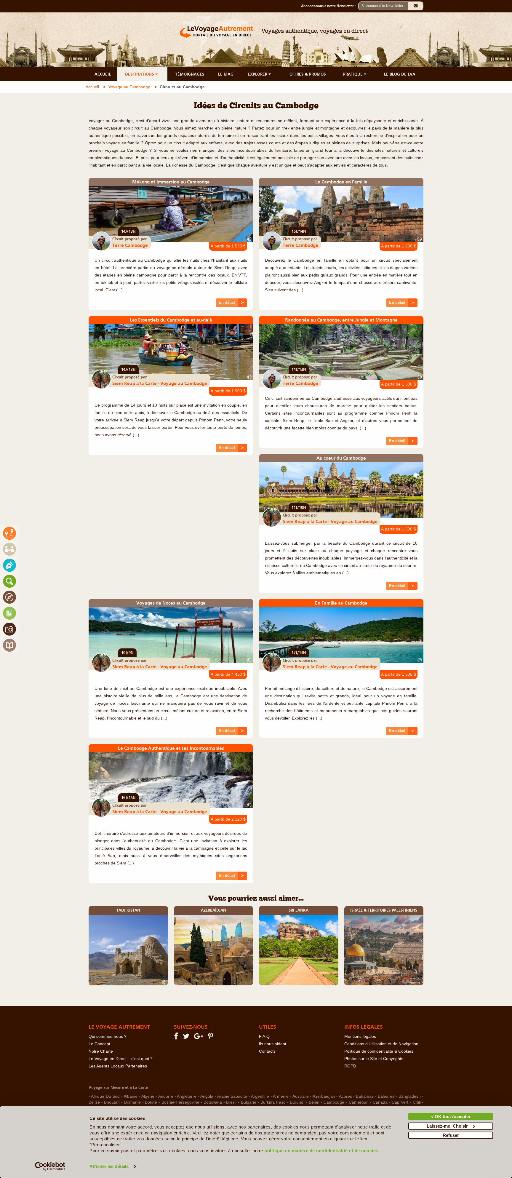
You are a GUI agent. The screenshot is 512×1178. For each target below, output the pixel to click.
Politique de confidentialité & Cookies (378, 1051)
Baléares (386, 1096)
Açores (345, 1096)
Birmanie (132, 1102)
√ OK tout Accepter (451, 1116)
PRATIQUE (353, 74)
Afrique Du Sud (105, 1096)
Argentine (260, 1096)
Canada (380, 1102)
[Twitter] (187, 1037)
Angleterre (186, 1096)
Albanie (130, 1096)
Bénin (314, 1102)
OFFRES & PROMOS (307, 74)
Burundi (297, 1102)
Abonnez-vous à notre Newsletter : (329, 6)
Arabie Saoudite (232, 1096)
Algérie (147, 1096)
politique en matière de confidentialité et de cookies (321, 1150)
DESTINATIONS (140, 74)
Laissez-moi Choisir (447, 1125)
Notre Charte (101, 1051)
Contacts (267, 1051)
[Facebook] (177, 1037)
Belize (94, 1102)
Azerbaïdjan (324, 1096)
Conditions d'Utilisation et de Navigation (381, 1044)
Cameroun (359, 1102)
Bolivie (151, 1102)
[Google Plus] (199, 1037)
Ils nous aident (272, 1044)
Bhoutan (112, 1102)
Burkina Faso (273, 1102)
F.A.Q (264, 1036)
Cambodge (334, 1102)
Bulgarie (248, 1102)
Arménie (281, 1096)
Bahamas (365, 1096)
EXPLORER (258, 74)
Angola (206, 1096)
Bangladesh (410, 1096)
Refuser (451, 1135)
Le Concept (99, 1044)
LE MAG (225, 74)
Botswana (213, 1102)
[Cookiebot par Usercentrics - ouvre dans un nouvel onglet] (50, 1166)
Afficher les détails (109, 1166)
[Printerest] (211, 1037)
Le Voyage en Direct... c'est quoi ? (121, 1058)
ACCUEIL (103, 74)
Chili (417, 1102)
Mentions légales (360, 1036)
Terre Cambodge (130, 245)
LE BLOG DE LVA (399, 74)
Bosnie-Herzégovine (180, 1102)
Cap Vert (400, 1102)
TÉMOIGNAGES (189, 74)
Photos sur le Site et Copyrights (373, 1058)
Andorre (165, 1096)
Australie (300, 1096)
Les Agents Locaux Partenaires (118, 1066)
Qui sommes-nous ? (108, 1036)
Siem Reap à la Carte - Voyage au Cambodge (159, 383)
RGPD (350, 1066)
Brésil (231, 1102)
